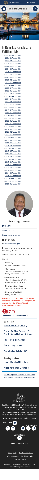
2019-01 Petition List (13, 113)
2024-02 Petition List (13, 69)
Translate (32, 3)
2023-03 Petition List (13, 77)
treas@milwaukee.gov (11, 243)
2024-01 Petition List (13, 72)
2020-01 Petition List (13, 104)
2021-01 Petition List (13, 99)
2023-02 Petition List (13, 80)
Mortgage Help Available (13, 345)
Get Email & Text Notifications (14, 315)
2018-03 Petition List (13, 115)
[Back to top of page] (34, 475)
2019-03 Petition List (13, 107)
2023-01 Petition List (13, 83)
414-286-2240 (9, 230)
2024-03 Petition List (13, 66)
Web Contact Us (20, 459)
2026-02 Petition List (13, 55)
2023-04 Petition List (13, 74)
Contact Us (32, 418)
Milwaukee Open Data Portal (14, 350)
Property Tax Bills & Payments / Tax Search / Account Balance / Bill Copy (17, 332)
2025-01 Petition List (13, 63)
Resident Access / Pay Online (14, 325)
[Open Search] (35, 8)
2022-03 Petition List (13, 85)
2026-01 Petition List (13, 58)
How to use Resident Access (14, 339)
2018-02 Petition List (13, 118)
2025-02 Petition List (13, 61)
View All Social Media (19, 443)
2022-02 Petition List (13, 88)
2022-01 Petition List (13, 91)
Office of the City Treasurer (18, 8)
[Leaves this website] (9, 313)
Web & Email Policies (26, 453)
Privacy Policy (12, 453)
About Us (7, 226)
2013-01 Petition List (13, 184)
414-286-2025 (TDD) (12, 235)
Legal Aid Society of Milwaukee (15, 362)
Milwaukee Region (18, 418)
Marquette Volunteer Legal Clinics (16, 367)
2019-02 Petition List (13, 110)
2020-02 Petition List (13, 102)
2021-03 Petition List (13, 93)
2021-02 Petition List (13, 96)
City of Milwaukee (14, 3)
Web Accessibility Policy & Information (20, 456)
